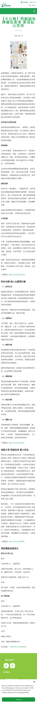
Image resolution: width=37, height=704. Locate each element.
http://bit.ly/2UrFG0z (17, 274)
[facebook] (6, 665)
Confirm (18, 699)
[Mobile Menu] (34, 11)
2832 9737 (33, 2)
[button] (34, 682)
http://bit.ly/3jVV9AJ (16, 541)
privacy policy (24, 692)
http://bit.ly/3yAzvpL (17, 443)
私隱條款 (6, 672)
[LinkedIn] (12, 665)
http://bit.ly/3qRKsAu (18, 647)
